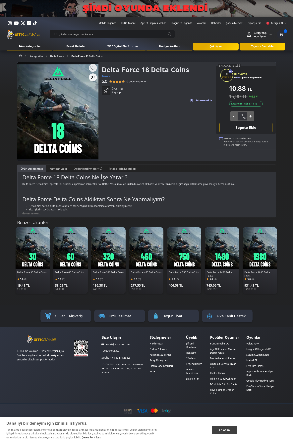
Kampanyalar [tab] (58, 168)
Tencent (108, 76)
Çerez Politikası (91, 437)
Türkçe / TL (277, 23)
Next (273, 251)
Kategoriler (36, 56)
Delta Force (57, 56)
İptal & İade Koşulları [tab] (122, 168)
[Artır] (250, 116)
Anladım (224, 430)
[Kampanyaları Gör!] (146, 8)
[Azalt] (233, 116)
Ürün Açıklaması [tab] (32, 168)
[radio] (110, 81)
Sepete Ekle (246, 127)
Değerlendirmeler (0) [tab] (88, 168)
